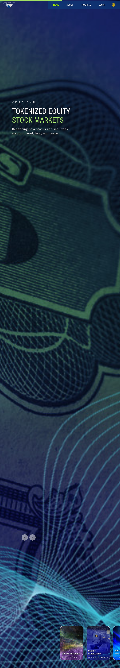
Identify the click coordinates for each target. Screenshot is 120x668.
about (70, 5)
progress (86, 5)
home (56, 5)
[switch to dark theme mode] (113, 5)
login (102, 5)
